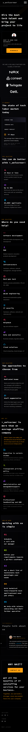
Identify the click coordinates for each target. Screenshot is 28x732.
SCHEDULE (14, 50)
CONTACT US (15, 670)
